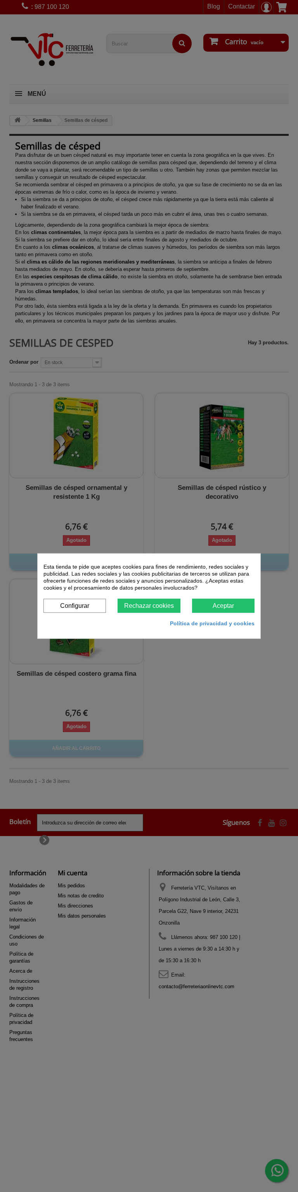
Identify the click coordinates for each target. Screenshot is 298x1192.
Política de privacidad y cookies (212, 623)
